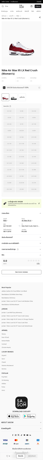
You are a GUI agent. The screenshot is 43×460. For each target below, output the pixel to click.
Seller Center (5, 2)
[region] (21, 43)
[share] (39, 17)
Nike (17, 16)
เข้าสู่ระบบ (38, 6)
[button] (3, 6)
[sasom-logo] (21, 6)
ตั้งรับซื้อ (20, 456)
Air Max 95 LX (26, 221)
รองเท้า (11, 16)
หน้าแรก (4, 16)
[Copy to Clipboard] (19, 226)
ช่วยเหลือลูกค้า (6, 428)
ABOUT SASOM (7, 422)
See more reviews (21, 272)
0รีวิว (38, 263)
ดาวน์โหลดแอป (14, 2)
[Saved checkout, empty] (31, 6)
